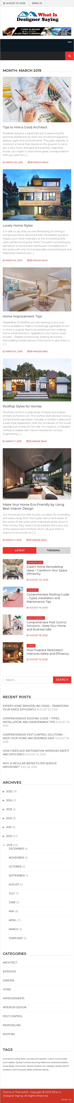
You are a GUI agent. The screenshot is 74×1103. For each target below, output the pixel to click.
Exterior (9, 971)
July (12, 893)
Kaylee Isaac (41, 162)
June (12, 902)
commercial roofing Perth (14, 1059)
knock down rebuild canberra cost (30, 1066)
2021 (9, 827)
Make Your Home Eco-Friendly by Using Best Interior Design (33, 506)
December (16, 848)
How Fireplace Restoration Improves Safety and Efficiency (48, 651)
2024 (9, 800)
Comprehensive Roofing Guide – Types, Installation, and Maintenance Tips (48, 598)
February (16, 938)
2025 (9, 791)
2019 (9, 845)
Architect (10, 962)
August (14, 884)
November (16, 857)
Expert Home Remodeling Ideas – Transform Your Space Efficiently (47, 570)
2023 (9, 809)
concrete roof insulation (36, 1059)
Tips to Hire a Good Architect (25, 127)
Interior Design (14, 1007)
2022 (9, 818)
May (11, 911)
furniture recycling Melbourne (36, 1062)
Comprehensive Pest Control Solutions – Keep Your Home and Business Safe (46, 626)
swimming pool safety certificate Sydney (30, 1070)
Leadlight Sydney (54, 1066)
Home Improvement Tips (22, 316)
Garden (8, 980)
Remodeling (35, 562)
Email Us (37, 3)
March (14, 929)
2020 (9, 836)
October (15, 866)
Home (31, 645)
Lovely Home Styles (18, 225)
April (13, 920)
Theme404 (22, 1092)
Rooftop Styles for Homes (22, 406)
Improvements (13, 998)
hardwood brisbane (59, 1062)
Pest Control (36, 618)
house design (9, 1066)
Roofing (32, 590)
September (17, 875)
